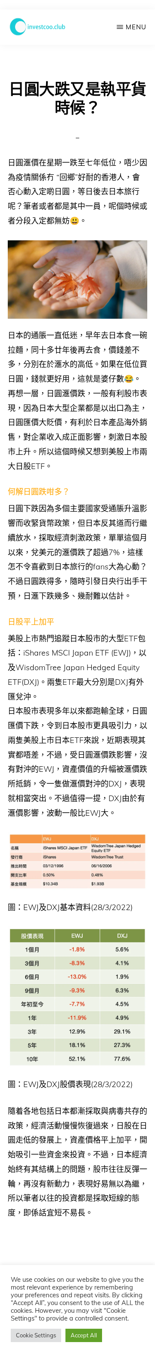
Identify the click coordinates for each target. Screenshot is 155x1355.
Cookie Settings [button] (36, 1335)
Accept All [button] (84, 1335)
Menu (136, 27)
